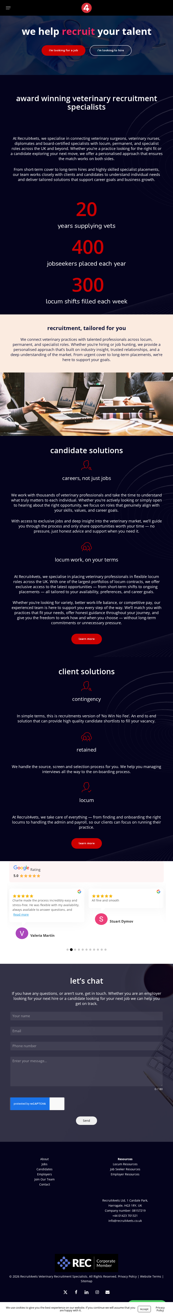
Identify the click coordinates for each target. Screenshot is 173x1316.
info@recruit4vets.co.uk (125, 1221)
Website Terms (150, 1276)
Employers (44, 1174)
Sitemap (86, 1281)
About (44, 1159)
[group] (46, 919)
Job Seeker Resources (125, 1169)
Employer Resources (125, 1174)
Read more (21, 914)
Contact (44, 1184)
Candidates (44, 1169)
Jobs (44, 1164)
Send (86, 1121)
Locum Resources (125, 1164)
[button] (8, 8)
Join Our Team (44, 1179)
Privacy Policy (127, 1276)
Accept (144, 1309)
